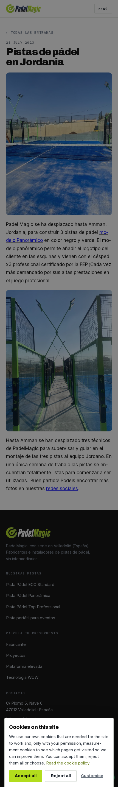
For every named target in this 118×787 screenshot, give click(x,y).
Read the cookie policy (67, 763)
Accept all (25, 776)
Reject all (61, 776)
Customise (92, 776)
